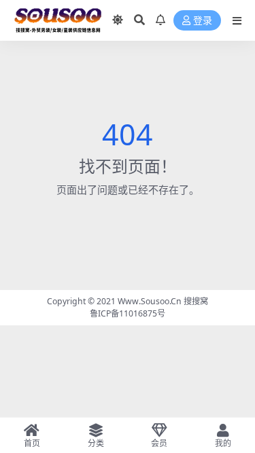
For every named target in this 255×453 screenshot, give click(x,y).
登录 (202, 21)
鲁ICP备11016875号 (127, 313)
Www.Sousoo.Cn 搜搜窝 (163, 301)
